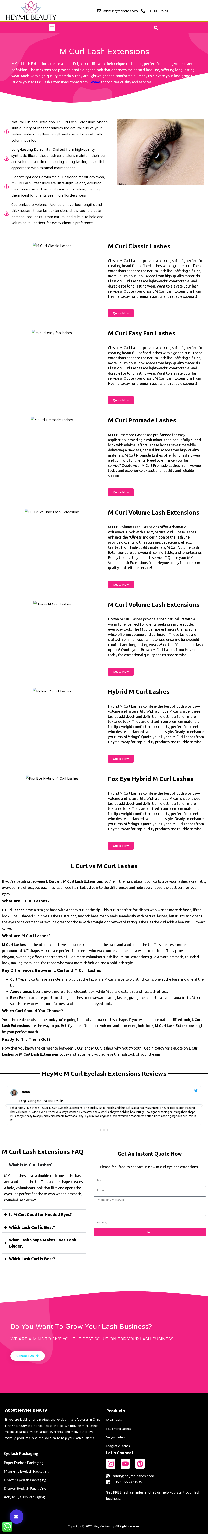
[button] (52, 27)
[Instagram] (110, 1463)
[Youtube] (125, 1463)
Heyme (94, 82)
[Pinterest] (140, 1463)
